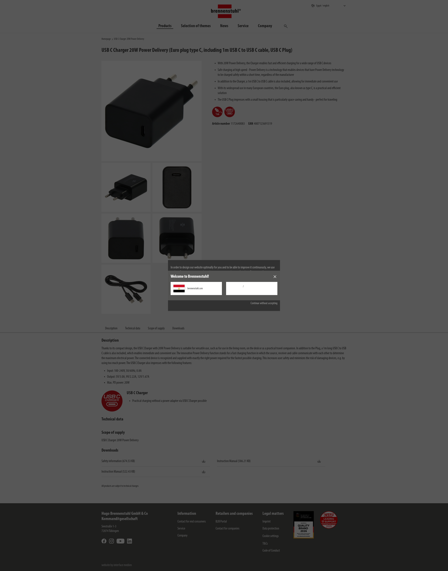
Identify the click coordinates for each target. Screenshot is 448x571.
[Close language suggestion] (274, 276)
